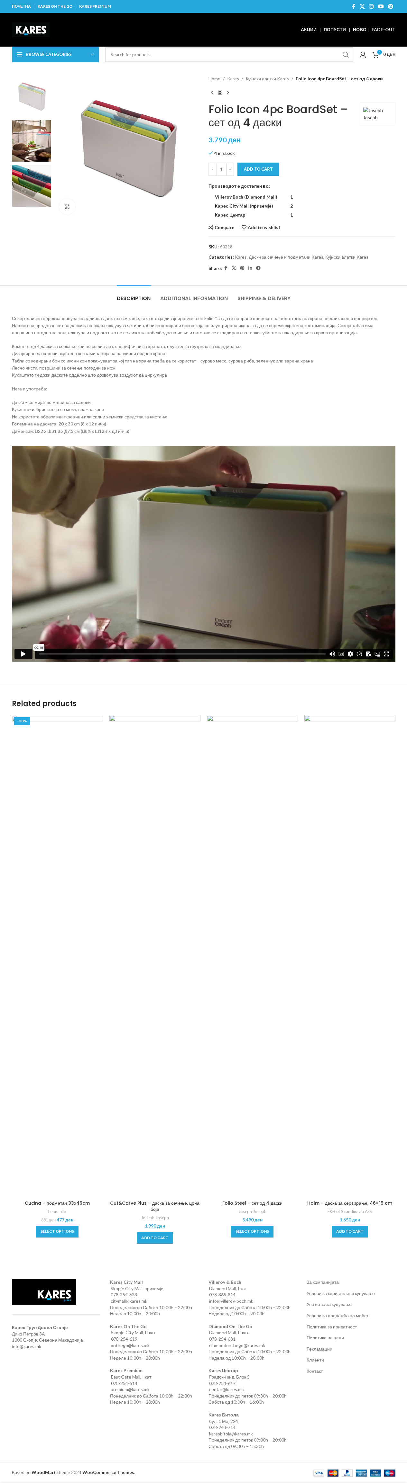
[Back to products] (220, 92)
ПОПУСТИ (335, 29)
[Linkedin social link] (250, 268)
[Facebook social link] (353, 6)
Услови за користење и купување (341, 1293)
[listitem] (255, 197)
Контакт (315, 1371)
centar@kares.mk (226, 1389)
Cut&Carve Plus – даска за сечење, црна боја (154, 1206)
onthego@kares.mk (130, 1345)
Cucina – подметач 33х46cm (57, 1203)
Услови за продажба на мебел (338, 1315)
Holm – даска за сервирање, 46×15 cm (349, 1203)
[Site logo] (31, 29)
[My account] (362, 54)
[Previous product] (212, 92)
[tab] (134, 295)
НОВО (359, 29)
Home (214, 78)
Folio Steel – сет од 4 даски (252, 1203)
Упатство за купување (329, 1304)
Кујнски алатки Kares (267, 78)
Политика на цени (325, 1337)
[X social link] (362, 6)
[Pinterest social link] (390, 6)
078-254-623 (124, 1294)
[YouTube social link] (381, 6)
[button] (155, 1238)
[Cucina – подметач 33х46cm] (57, 956)
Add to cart (258, 169)
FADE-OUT (383, 29)
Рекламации (319, 1349)
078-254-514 (124, 1383)
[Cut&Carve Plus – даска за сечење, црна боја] (154, 956)
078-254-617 (222, 1383)
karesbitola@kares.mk (231, 1433)
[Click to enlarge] (67, 207)
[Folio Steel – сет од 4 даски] (252, 956)
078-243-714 (222, 1427)
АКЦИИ (309, 29)
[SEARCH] (345, 54)
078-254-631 (222, 1339)
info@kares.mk (26, 1346)
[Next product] (228, 92)
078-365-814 (222, 1294)
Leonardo (57, 1211)
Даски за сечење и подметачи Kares (286, 257)
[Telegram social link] (258, 268)
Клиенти (315, 1359)
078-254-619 (124, 1339)
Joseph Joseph (155, 1217)
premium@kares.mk (130, 1389)
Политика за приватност (332, 1326)
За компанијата (323, 1282)
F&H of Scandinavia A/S (350, 1211)
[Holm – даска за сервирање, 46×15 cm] (349, 956)
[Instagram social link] (371, 6)
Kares (233, 78)
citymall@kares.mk (129, 1301)
